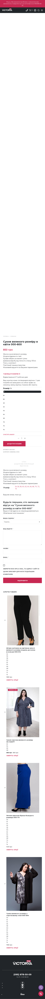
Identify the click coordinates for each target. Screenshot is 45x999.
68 (4, 418)
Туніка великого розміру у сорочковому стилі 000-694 (17, 914)
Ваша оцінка (9, 518)
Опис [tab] (24, 462)
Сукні (17, 452)
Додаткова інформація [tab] (24, 464)
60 (4, 403)
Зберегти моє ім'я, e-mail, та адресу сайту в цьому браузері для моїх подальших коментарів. (21, 571)
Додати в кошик (14, 444)
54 (3, 391)
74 (3, 429)
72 (4, 426)
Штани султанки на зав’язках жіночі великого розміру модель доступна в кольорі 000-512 (20, 650)
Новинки (13, 336)
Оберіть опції (12, 680)
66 (4, 414)
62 (4, 407)
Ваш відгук (8, 529)
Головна (6, 336)
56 (3, 395)
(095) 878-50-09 (22, 974)
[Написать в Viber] (22, 987)
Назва (6, 548)
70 (4, 422)
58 (3, 399)
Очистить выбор (8, 434)
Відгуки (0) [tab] (24, 466)
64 (4, 410)
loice (22, 994)
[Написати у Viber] (40, 987)
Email (5, 557)
